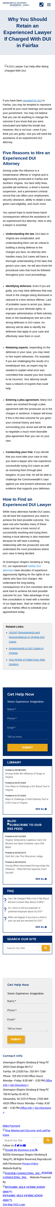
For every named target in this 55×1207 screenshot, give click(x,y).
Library (14, 762)
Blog (11, 821)
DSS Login (19, 1204)
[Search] (46, 948)
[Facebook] (16, 1145)
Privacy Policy (30, 1163)
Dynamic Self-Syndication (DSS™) (23, 1198)
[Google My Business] (19, 1150)
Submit (27, 747)
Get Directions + (19, 1085)
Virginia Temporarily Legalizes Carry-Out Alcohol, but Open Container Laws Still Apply (25, 843)
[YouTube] (24, 1145)
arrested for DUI (32, 100)
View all (39, 809)
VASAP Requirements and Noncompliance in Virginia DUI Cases (27, 637)
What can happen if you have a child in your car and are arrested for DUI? (25, 919)
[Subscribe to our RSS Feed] (27, 829)
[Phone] (41, 4)
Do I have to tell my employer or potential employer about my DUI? (24, 909)
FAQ (10, 891)
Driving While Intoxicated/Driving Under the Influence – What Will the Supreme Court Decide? (27, 869)
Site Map (8, 1204)
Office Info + (27, 1107)
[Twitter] (18, 1145)
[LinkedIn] (21, 1145)
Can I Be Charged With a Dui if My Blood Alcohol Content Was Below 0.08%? (27, 900)
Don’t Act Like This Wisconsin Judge (24, 856)
